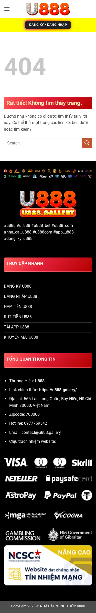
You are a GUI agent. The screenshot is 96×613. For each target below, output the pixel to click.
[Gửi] (87, 143)
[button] (7, 9)
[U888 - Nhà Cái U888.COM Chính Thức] (48, 9)
